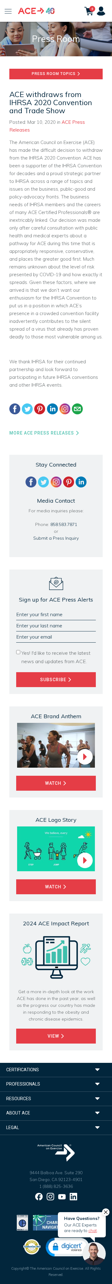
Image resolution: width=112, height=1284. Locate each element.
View (54, 1036)
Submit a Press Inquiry (56, 538)
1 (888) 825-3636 (56, 1186)
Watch (54, 783)
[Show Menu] (8, 11)
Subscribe (54, 679)
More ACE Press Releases (42, 432)
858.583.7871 (63, 524)
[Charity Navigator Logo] (48, 1222)
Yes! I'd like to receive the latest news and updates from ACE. (56, 657)
